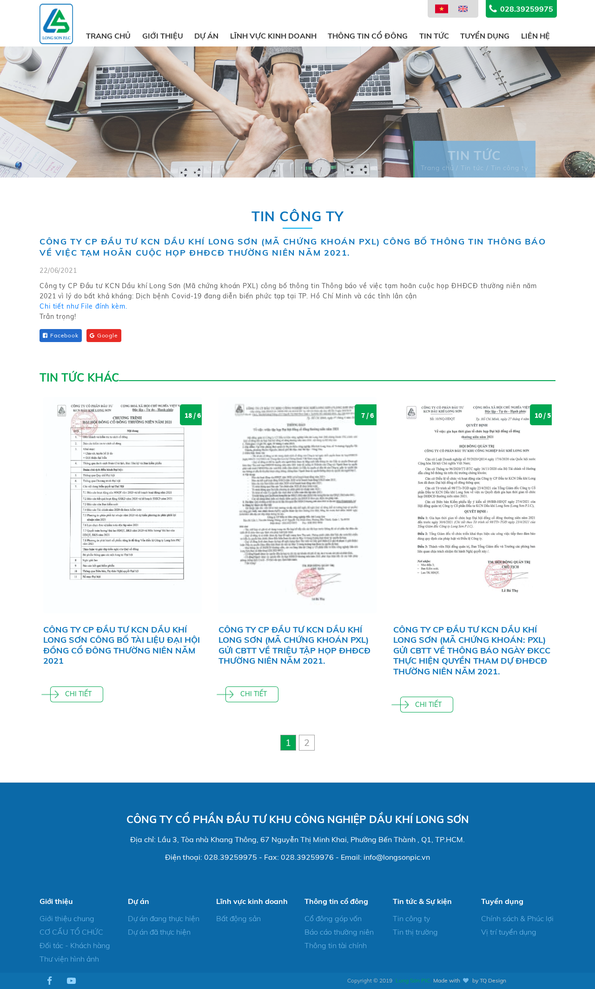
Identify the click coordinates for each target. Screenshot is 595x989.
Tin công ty (411, 918)
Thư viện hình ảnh (69, 958)
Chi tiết (78, 694)
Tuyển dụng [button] (484, 35)
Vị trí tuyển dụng (508, 931)
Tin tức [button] (434, 35)
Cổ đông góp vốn (333, 918)
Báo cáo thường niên (339, 931)
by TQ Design (489, 980)
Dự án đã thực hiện (159, 931)
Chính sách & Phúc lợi (517, 918)
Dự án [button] (206, 35)
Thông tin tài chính (335, 945)
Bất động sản (238, 918)
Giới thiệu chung (67, 918)
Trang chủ (108, 35)
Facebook (64, 335)
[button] (288, 742)
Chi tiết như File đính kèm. (83, 306)
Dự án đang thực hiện (163, 918)
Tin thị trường (415, 931)
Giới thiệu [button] (162, 35)
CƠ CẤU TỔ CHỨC (71, 931)
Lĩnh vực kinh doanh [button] (273, 35)
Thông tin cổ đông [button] (368, 35)
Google (107, 335)
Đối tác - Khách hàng (75, 945)
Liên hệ (535, 35)
